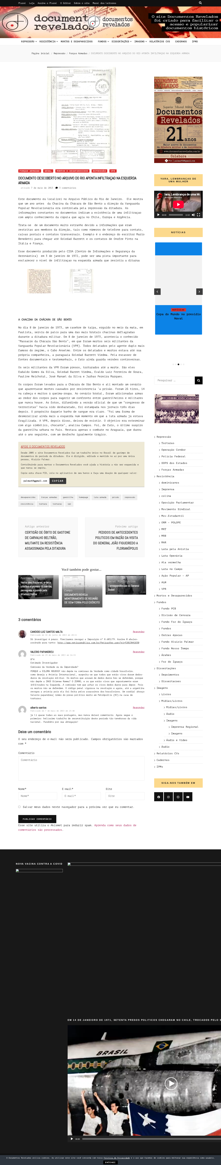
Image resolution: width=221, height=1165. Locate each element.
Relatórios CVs (160, 41)
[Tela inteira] (198, 214)
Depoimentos (170, 674)
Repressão (27, 41)
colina (166, 496)
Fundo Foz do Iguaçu (176, 621)
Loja (31, 3)
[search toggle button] (200, 2)
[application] (178, 204)
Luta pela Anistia (175, 549)
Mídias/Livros (171, 700)
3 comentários (67, 188)
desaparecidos (28, 497)
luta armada (100, 497)
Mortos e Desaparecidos (77, 41)
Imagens (139, 41)
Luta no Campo (171, 569)
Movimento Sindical (176, 509)
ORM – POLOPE (171, 522)
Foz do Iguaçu (171, 661)
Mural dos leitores (104, 3)
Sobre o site (81, 3)
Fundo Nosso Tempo (175, 648)
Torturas (167, 443)
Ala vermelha (171, 562)
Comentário (26, 753)
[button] (171, 1083)
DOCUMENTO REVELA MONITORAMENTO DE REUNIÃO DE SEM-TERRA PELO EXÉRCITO (82, 598)
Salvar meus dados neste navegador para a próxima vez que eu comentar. (78, 807)
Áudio (170, 713)
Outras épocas (171, 635)
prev (157, 291)
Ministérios (127, 581)
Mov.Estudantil (172, 515)
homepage (83, 497)
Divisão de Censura (176, 615)
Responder (138, 631)
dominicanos (170, 482)
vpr (69, 504)
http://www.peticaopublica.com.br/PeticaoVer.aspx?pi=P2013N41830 (98, 642)
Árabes (166, 655)
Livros (166, 694)
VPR (113, 171)
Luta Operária (171, 555)
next (199, 291)
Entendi (110, 1162)
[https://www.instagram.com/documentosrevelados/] (168, 796)
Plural (22, 3)
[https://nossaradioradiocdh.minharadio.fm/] (178, 796)
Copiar (58, 481)
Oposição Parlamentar (177, 502)
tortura (43, 504)
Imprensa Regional (185, 726)
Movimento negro (33, 578)
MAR (163, 542)
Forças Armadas (30, 171)
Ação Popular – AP (175, 575)
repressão (130, 497)
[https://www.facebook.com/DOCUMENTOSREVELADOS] (158, 796)
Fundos (102, 41)
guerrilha (68, 497)
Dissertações (120, 41)
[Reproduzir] (158, 214)
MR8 (163, 535)
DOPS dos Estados (174, 463)
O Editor (65, 3)
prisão (115, 497)
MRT (163, 529)
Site (109, 789)
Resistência (48, 41)
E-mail (67, 789)
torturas (57, 504)
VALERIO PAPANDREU (42, 652)
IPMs (195, 41)
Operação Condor (173, 449)
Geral (48, 171)
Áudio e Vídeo (176, 740)
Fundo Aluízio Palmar (177, 641)
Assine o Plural (47, 3)
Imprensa (167, 489)
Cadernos (181, 41)
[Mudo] (193, 214)
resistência (27, 504)
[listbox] (178, 304)
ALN (163, 582)
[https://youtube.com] (187, 796)
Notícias (178, 310)
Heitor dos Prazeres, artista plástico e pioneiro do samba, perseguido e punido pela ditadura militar (36, 588)
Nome (22, 789)
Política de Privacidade (117, 1158)
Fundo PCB (168, 608)
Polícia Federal (173, 456)
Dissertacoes (171, 681)
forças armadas (49, 497)
